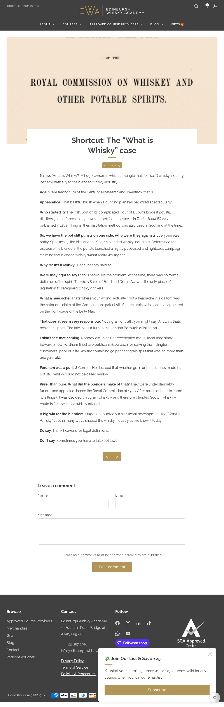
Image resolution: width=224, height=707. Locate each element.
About (45, 24)
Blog (154, 24)
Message (45, 515)
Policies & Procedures (78, 674)
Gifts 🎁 (178, 24)
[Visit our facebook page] (117, 623)
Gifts (10, 635)
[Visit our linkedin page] (138, 623)
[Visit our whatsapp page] (117, 633)
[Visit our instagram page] (128, 623)
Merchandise (17, 628)
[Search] (196, 6)
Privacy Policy (72, 661)
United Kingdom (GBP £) (23, 6)
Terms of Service (74, 667)
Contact (13, 650)
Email (119, 495)
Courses (70, 24)
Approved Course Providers (113, 24)
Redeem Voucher (21, 657)
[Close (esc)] (210, 654)
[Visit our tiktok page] (149, 623)
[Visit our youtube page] (128, 633)
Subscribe (157, 690)
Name (42, 495)
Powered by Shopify (151, 704)
